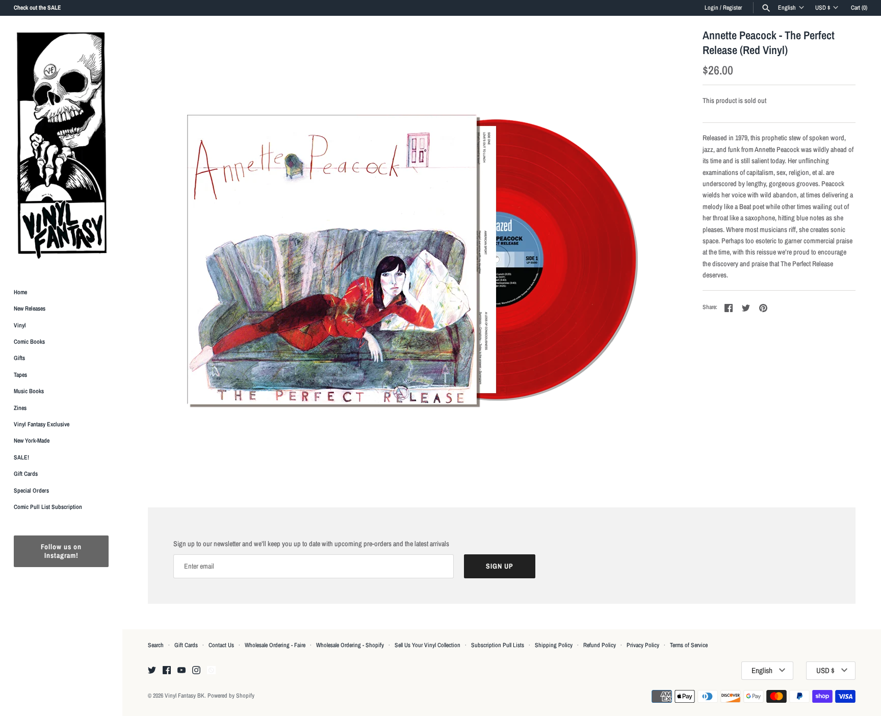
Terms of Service (689, 645)
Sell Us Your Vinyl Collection (427, 645)
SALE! (21, 457)
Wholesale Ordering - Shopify (350, 645)
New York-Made (31, 441)
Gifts (19, 358)
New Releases (29, 309)
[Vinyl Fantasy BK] (61, 145)
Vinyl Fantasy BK (184, 696)
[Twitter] (152, 670)
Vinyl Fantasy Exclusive (41, 424)
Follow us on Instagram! (61, 551)
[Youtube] (181, 670)
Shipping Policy (554, 645)
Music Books (29, 392)
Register (732, 8)
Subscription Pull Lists (497, 645)
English (787, 7)
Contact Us (221, 645)
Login (711, 8)
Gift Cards (26, 474)
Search (156, 645)
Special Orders (31, 491)
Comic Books (29, 342)
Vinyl (20, 325)
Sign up (499, 566)
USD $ (822, 7)
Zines (20, 408)
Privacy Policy (643, 645)
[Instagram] (196, 670)
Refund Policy (599, 645)
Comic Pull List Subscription (48, 507)
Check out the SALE (37, 8)
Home (20, 292)
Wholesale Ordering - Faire (275, 645)
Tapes (20, 375)
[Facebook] (167, 670)
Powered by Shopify (231, 696)
